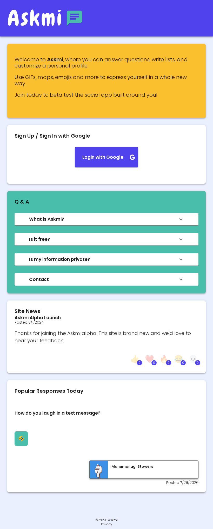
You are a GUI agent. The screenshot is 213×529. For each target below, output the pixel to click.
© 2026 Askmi (106, 520)
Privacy (106, 524)
